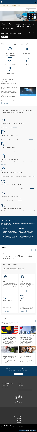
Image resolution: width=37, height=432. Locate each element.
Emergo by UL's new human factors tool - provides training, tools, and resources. (18, 403)
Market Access (4, 381)
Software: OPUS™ (5, 387)
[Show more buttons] (35, 95)
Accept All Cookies (33, 430)
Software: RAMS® (5, 385)
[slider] (27, 95)
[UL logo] (5, 2)
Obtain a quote (10, 73)
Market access (27, 53)
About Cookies (19, 422)
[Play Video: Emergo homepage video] (27, 90)
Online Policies (19, 420)
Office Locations (20, 385)
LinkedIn (19, 410)
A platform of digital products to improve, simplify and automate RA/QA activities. (18, 396)
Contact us (4, 36)
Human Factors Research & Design (10, 54)
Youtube (17, 410)
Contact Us (20, 383)
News (27, 64)
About (19, 381)
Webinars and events (10, 64)
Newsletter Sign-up (21, 387)
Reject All (27, 430)
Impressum (19, 418)
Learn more (15, 127)
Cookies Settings (22, 430)
